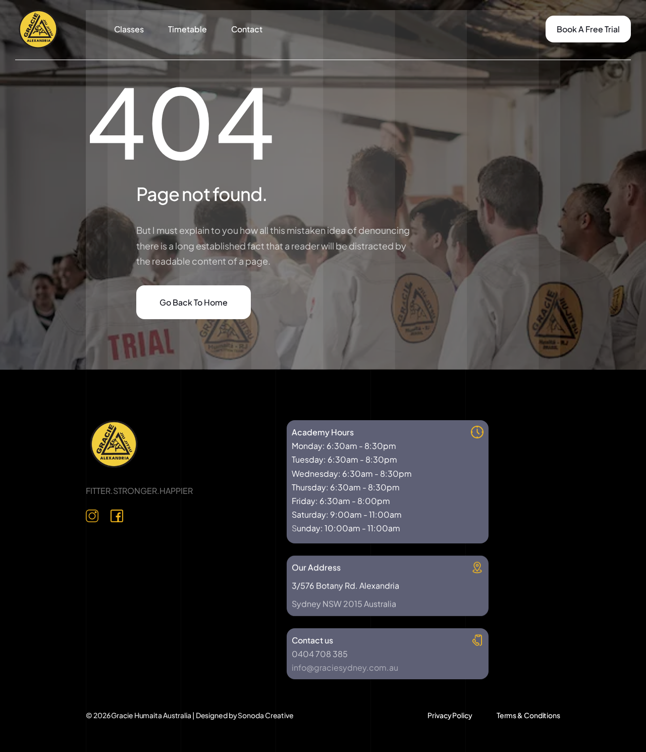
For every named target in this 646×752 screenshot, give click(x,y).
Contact (246, 29)
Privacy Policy (449, 715)
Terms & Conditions (528, 715)
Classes (129, 29)
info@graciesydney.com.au (345, 667)
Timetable (187, 29)
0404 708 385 (320, 653)
